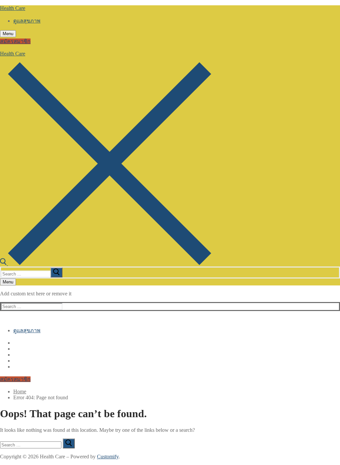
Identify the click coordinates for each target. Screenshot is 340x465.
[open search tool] (105, 263)
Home (19, 391)
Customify (108, 456)
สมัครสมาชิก (15, 41)
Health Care (12, 8)
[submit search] (56, 272)
